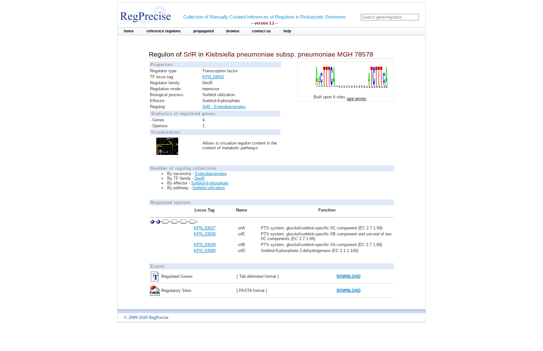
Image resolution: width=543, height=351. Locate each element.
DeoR (200, 178)
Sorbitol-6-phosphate (209, 183)
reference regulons (163, 31)
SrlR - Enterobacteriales (224, 106)
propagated (203, 31)
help (287, 31)
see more (356, 99)
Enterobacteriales (211, 173)
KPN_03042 (213, 76)
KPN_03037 (205, 228)
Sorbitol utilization (208, 187)
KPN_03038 (205, 234)
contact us (261, 31)
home (129, 31)
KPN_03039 (205, 244)
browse (232, 31)
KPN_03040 (205, 250)
